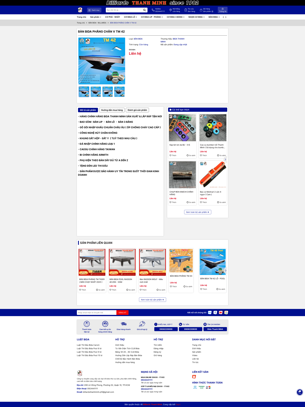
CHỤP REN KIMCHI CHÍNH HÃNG (181, 193)
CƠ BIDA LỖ (129, 17)
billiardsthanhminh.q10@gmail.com (98, 392)
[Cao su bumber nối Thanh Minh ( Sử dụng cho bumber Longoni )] (212, 127)
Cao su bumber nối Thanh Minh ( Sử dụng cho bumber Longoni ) (212, 146)
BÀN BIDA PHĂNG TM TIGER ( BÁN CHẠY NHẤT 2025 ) (91, 280)
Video (194, 355)
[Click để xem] (101, 61)
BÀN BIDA (213, 17)
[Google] (226, 312)
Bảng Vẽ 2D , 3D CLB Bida (127, 352)
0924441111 (92, 388)
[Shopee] (194, 377)
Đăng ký (157, 352)
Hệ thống (176, 10)
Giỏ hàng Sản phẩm (208, 10)
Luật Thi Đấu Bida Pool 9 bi (89, 352)
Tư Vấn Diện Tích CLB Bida (127, 348)
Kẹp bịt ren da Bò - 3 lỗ (180, 145)
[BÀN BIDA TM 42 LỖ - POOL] (213, 262)
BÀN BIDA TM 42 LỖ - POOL (212, 278)
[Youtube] (221, 312)
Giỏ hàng (158, 355)
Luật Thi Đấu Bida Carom (88, 345)
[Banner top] (152, 3)
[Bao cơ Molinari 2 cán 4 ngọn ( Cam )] (212, 174)
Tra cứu (191, 10)
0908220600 (166, 329)
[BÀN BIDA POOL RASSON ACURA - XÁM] (122, 262)
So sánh (192, 155)
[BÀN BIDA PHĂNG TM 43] (181, 260)
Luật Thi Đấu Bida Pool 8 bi (89, 348)
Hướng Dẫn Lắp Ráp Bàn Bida (128, 355)
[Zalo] (210, 312)
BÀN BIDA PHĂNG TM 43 (181, 276)
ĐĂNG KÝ (122, 313)
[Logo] (80, 10)
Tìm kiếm (158, 345)
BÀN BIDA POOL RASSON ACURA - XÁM (120, 280)
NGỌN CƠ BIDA (195, 17)
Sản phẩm (95, 17)
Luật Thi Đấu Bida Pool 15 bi (89, 355)
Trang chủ (81, 17)
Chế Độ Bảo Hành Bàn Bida (127, 359)
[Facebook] (215, 312)
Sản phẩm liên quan (96, 243)
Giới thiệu (119, 345)
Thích (174, 155)
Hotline (160, 10)
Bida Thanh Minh (215, 329)
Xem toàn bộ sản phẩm (196, 212)
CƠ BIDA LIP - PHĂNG (151, 17)
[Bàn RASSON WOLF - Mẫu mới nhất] (152, 262)
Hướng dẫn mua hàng (125, 362)
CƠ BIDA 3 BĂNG (175, 17)
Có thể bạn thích (180, 109)
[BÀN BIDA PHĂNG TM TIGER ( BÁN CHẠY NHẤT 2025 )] (92, 262)
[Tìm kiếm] (144, 10)
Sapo (178, 404)
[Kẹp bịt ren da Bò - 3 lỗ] (182, 127)
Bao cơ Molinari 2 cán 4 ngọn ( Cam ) (210, 193)
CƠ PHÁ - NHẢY (112, 17)
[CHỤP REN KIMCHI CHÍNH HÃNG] (182, 174)
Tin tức (195, 362)
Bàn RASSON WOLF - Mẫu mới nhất (151, 280)
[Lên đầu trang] (299, 385)
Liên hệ (195, 359)
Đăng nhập (158, 348)
